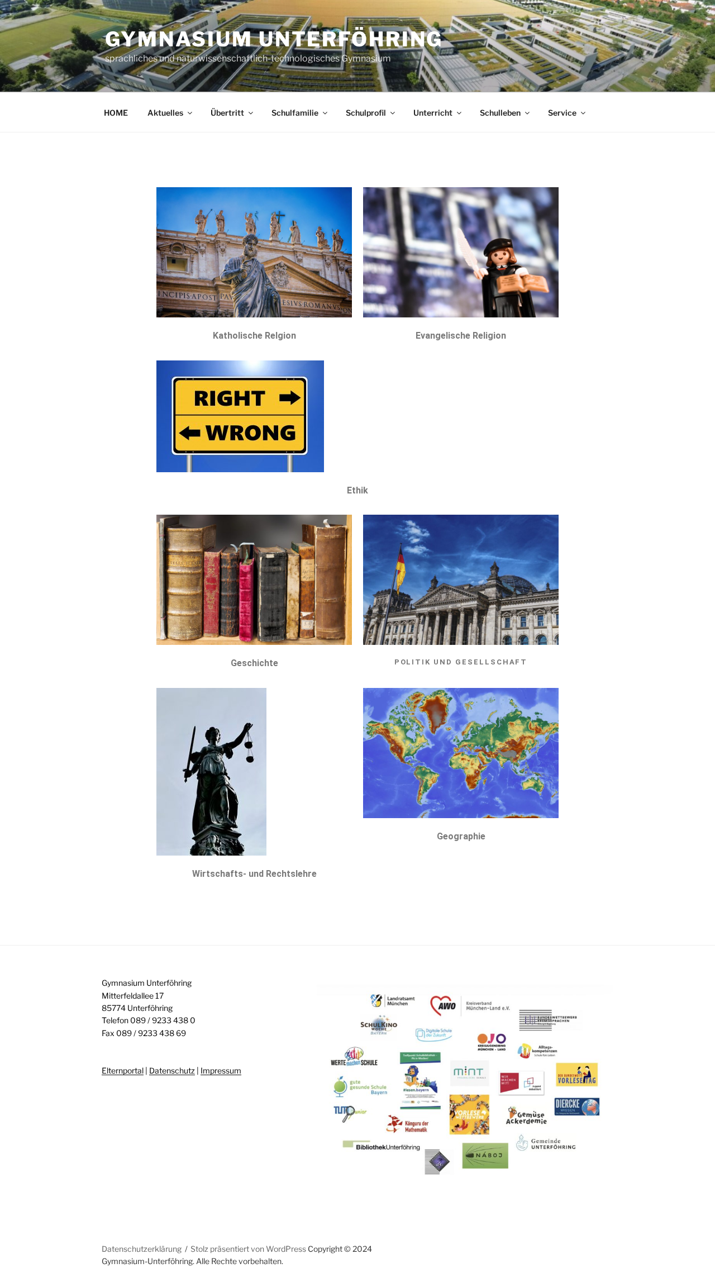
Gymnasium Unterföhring (274, 39)
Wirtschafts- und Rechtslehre (254, 873)
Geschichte (254, 663)
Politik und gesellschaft (461, 662)
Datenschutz (172, 1070)
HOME (116, 112)
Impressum (221, 1070)
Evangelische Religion (461, 335)
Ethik (357, 490)
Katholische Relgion (254, 335)
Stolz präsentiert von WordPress (249, 1248)
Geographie (461, 836)
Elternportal (123, 1070)
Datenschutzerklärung (142, 1248)
